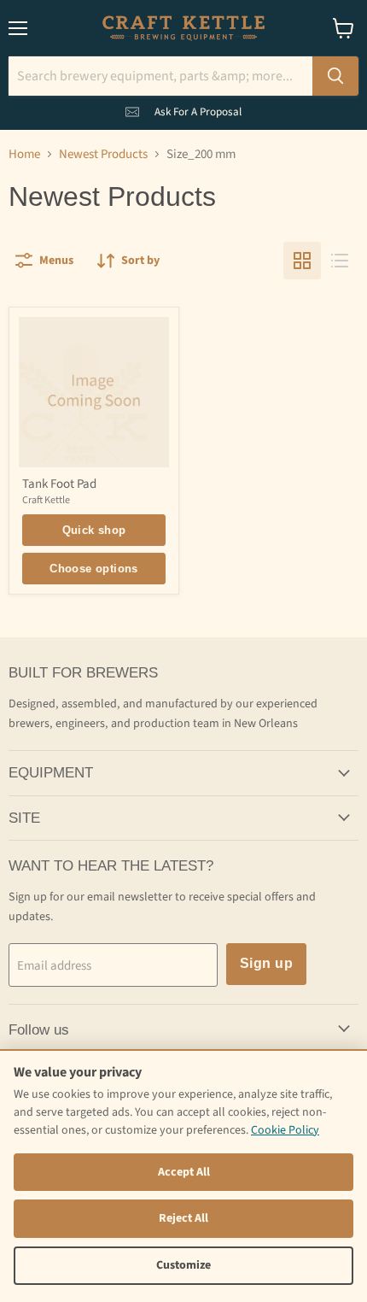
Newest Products (103, 154)
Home (24, 154)
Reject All (183, 1218)
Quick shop (94, 530)
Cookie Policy (285, 1130)
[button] (183, 108)
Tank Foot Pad (59, 484)
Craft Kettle (46, 500)
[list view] (339, 260)
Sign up (266, 963)
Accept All (184, 1172)
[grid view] (302, 260)
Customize (183, 1265)
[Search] (335, 76)
